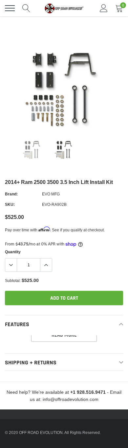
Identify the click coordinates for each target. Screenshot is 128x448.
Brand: (11, 193)
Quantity (13, 251)
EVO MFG (51, 193)
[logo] (64, 8)
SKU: (10, 204)
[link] (32, 149)
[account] (104, 8)
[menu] (10, 8)
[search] (26, 8)
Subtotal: (13, 280)
